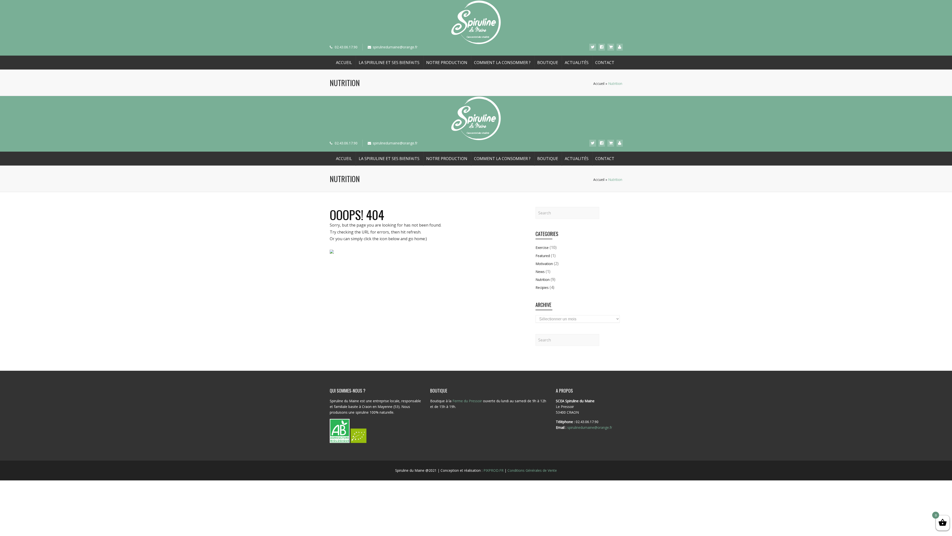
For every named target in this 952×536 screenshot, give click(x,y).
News (540, 271)
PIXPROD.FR (493, 470)
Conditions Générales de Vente (532, 470)
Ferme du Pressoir (467, 401)
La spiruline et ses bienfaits (389, 62)
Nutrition (543, 279)
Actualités (577, 62)
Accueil (344, 62)
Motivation (544, 263)
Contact (604, 62)
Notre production (446, 62)
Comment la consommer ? (502, 62)
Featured (543, 255)
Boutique (547, 62)
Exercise (542, 247)
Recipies (542, 287)
